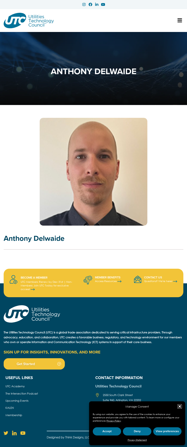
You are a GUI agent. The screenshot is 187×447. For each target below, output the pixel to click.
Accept (107, 431)
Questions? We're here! (158, 281)
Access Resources (106, 281)
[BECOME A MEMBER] (13, 279)
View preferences (167, 431)
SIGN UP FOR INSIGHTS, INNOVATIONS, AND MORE (52, 352)
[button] (180, 406)
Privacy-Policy (113, 420)
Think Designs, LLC (77, 437)
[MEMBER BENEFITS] (87, 280)
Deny (137, 431)
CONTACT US (153, 277)
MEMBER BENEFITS (108, 277)
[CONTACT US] (137, 279)
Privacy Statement (137, 440)
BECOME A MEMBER (34, 277)
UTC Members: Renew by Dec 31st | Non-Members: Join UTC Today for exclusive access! (46, 285)
